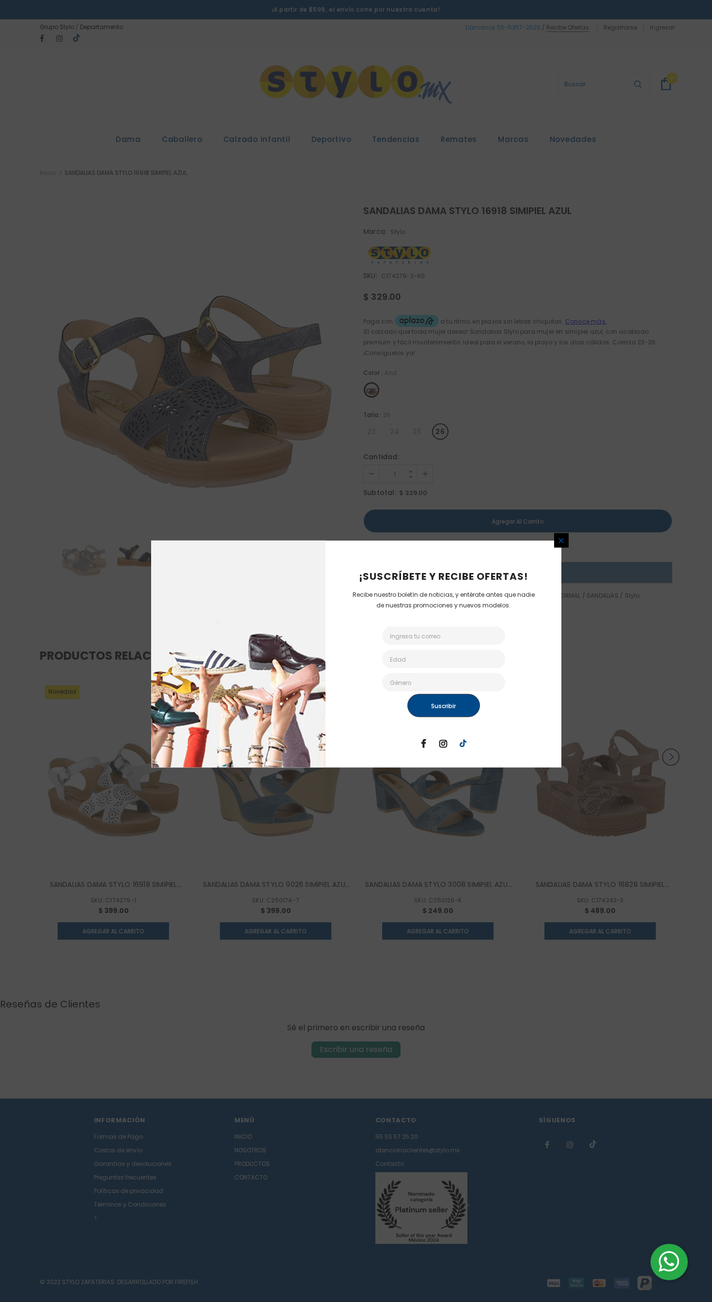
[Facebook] (423, 743)
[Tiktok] (463, 743)
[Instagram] (443, 743)
